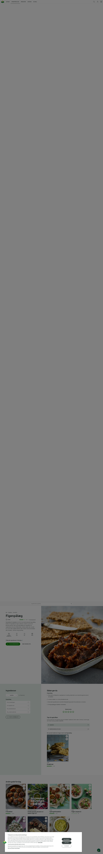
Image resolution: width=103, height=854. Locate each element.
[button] (4, 843)
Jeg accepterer (66, 839)
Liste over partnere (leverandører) (14, 848)
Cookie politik (40, 842)
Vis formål (66, 845)
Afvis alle (66, 842)
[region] (43, 842)
